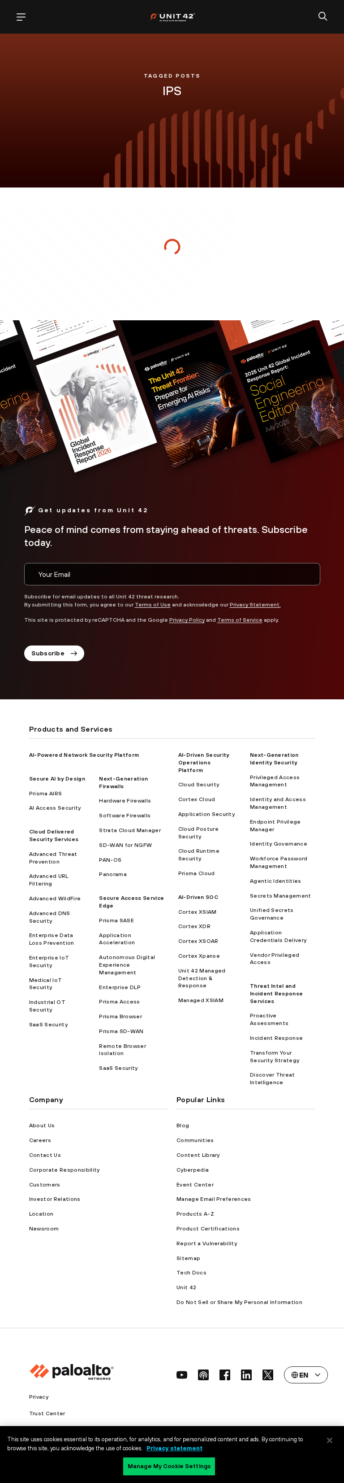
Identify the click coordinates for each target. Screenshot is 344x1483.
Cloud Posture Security (198, 833)
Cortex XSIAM (197, 912)
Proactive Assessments (269, 1019)
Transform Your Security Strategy (274, 1057)
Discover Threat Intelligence (272, 1079)
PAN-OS (110, 860)
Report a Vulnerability (206, 1243)
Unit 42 (186, 1287)
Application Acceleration (117, 939)
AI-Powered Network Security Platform (84, 755)
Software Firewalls (124, 815)
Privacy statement (174, 1448)
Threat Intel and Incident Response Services (276, 993)
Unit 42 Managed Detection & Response (202, 978)
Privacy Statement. (255, 605)
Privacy (38, 1397)
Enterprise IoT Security (49, 961)
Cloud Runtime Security (198, 855)
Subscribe (48, 653)
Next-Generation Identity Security (274, 759)
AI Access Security (55, 808)
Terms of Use (153, 605)
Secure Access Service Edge (131, 902)
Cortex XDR (194, 926)
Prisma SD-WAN (121, 1031)
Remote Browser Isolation (122, 1050)
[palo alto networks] (172, 16)
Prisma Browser (120, 1016)
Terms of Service (239, 620)
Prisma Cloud (196, 873)
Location (41, 1214)
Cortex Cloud (196, 799)
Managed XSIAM (201, 1000)
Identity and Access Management (278, 803)
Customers (44, 1185)
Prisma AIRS (45, 793)
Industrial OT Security (47, 1006)
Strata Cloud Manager (129, 830)
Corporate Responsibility (64, 1170)
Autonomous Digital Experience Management (127, 965)
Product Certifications (208, 1229)
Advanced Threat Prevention (53, 858)
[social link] (181, 1375)
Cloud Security (198, 784)
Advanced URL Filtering (49, 880)
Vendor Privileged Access (274, 959)
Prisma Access (119, 1002)
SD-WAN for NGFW (125, 845)
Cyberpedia (192, 1170)
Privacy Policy (187, 620)
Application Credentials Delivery (278, 936)
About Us (42, 1125)
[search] (323, 17)
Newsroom (44, 1229)
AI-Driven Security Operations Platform (203, 762)
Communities (195, 1140)
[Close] (330, 1440)
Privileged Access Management (275, 781)
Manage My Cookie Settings (169, 1466)
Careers (40, 1140)
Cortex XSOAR (198, 941)
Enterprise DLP (119, 987)
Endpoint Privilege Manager (275, 826)
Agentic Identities (275, 881)
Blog (182, 1125)
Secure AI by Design (57, 779)
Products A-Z (195, 1214)
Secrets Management (280, 896)
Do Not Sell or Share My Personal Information (239, 1302)
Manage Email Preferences (213, 1199)
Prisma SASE (116, 920)
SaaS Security (48, 1024)
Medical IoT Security (45, 984)
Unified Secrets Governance (272, 914)
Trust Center (47, 1413)
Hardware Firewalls (125, 801)
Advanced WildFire (55, 898)
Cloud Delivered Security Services (53, 835)
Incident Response (276, 1038)
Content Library (198, 1155)
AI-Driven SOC (198, 897)
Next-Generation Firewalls (123, 782)
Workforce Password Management (279, 862)
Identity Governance (278, 844)
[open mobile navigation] (21, 17)
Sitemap (188, 1258)
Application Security (206, 814)
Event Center (195, 1185)
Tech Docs (191, 1272)
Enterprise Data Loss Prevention (51, 939)
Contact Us (45, 1155)
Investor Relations (55, 1199)
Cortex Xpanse (199, 956)
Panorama (113, 874)
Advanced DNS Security (49, 917)
